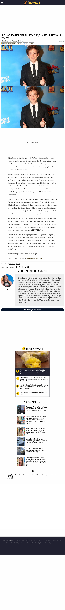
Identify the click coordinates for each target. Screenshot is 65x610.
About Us (17, 540)
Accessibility (48, 540)
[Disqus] (32, 506)
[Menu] (2, 2)
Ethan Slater (12, 264)
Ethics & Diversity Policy (12, 543)
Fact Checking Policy (37, 543)
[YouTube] (28, 268)
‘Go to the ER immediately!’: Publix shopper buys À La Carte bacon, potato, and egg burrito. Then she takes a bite (36, 431)
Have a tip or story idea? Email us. (25, 475)
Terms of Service (38, 540)
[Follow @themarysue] (16, 268)
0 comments (61, 41)
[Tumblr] (25, 268)
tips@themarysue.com (34, 258)
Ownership (48, 543)
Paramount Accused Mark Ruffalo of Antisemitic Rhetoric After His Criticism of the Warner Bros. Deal (36, 408)
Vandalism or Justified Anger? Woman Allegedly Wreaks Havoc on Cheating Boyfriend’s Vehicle (36, 440)
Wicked (18, 264)
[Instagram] (22, 268)
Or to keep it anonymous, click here (46, 475)
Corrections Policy (25, 543)
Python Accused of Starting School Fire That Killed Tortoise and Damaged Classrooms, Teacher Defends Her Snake (34, 371)
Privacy (30, 540)
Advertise (24, 540)
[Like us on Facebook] (19, 268)
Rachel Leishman (6, 41)
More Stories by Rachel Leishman (32, 310)
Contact (55, 543)
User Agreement (57, 540)
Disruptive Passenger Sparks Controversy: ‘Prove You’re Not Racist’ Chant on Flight (35, 450)
